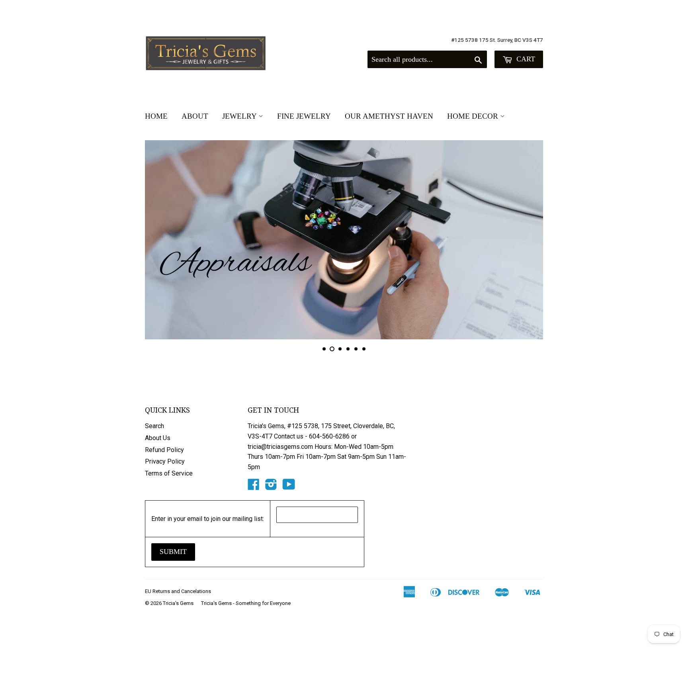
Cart (524, 59)
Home (156, 116)
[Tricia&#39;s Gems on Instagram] (271, 487)
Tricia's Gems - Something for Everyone (246, 603)
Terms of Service (169, 473)
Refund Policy (164, 450)
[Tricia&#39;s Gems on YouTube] (289, 487)
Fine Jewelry (304, 116)
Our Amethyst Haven (389, 116)
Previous (162, 239)
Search (154, 426)
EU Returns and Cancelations (178, 591)
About (195, 116)
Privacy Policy (165, 461)
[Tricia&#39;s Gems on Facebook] (254, 487)
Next (526, 239)
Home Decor (473, 116)
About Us (157, 438)
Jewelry (240, 116)
